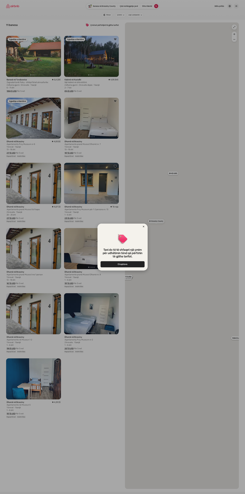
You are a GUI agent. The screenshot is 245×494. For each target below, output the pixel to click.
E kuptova (122, 264)
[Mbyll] (144, 227)
